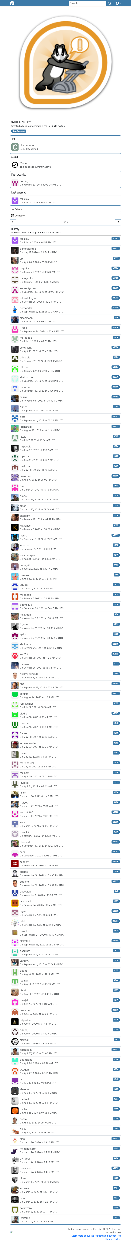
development (19, 131)
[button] (110, 3)
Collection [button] (20, 215)
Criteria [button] (18, 209)
